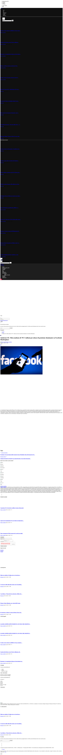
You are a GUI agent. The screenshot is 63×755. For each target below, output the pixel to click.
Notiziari (4, 14)
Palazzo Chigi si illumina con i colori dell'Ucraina (10, 603)
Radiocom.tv (4, 15)
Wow (1, 484)
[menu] (1, 258)
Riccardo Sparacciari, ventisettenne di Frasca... (9, 89)
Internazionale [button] (4, 12)
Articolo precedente (4, 452)
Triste (1, 481)
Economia (4, 275)
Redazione (2, 91)
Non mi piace (2, 467)
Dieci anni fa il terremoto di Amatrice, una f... (9, 112)
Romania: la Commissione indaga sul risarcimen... (10, 54)
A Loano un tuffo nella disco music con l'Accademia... (11, 584)
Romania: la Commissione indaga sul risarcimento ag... (11, 661)
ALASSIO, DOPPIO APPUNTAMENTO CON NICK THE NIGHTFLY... (15, 624)
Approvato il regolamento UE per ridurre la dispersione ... (12, 520)
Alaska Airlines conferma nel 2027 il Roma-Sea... (10, 172)
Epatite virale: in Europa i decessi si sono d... (9, 77)
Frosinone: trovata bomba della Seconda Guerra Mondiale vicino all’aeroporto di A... (17, 454)
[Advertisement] (18, 282)
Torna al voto (2, 687)
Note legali (4, 272)
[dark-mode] (1, 279)
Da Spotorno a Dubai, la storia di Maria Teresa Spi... (11, 612)
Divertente (2, 474)
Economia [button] (4, 13)
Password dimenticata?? (4, 320)
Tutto (1, 139)
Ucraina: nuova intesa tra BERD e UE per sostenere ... (11, 642)
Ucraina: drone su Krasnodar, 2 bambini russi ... (10, 148)
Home (3, 266)
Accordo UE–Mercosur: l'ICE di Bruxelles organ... (10, 219)
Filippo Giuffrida (3, 32)
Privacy (3, 749)
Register (6, 5)
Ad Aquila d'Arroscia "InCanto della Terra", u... (10, 124)
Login (3, 5)
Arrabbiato (2, 477)
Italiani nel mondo (5, 139)
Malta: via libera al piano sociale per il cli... (9, 65)
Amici (2, 669)
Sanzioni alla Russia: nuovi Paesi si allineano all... (10, 652)
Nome (1, 538)
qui (5, 751)
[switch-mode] (3, 6)
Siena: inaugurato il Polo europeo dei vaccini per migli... (11, 533)
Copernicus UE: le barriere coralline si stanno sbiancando (12, 507)
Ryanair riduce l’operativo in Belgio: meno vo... (10, 242)
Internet (3, 670)
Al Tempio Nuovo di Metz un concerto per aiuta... (10, 195)
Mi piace (1, 464)
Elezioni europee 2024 (5, 1)
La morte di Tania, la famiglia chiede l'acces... (9, 101)
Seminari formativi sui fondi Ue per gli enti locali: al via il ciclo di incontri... (15, 458)
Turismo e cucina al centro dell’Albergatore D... (9, 231)
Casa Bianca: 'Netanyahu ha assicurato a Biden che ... (11, 593)
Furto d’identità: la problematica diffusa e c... (9, 207)
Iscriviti (11, 740)
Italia (3, 271)
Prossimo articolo (3, 456)
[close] (1, 754)
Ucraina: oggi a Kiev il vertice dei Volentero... (9, 160)
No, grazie (2, 330)
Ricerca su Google (4, 671)
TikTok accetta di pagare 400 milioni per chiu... (10, 184)
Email (1, 539)
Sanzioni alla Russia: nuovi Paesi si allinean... (9, 42)
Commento (2, 541)
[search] (3, 19)
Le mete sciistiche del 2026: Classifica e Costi (9, 254)
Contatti (3, 269)
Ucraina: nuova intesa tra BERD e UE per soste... (10, 30)
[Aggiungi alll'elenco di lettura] (0, 345)
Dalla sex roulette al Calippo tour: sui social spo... (10, 575)
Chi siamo (3, 2)
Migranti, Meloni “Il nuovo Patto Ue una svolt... (10, 136)
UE (2, 270)
